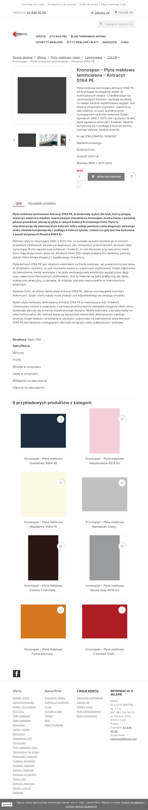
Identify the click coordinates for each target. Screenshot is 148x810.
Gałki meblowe (21, 715)
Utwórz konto (85, 706)
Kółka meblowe (21, 720)
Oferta (41, 36)
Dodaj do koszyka (106, 176)
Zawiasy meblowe (23, 770)
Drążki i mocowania (24, 706)
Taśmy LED (19, 779)
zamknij (7, 804)
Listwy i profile (21, 729)
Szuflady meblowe (23, 765)
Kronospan (19, 724)
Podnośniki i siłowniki (25, 756)
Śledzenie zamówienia (90, 697)
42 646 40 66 (36, 12)
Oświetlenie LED (22, 738)
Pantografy (19, 743)
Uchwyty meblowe (49, 42)
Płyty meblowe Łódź (114, 4)
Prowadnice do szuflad (62, 4)
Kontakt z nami (53, 711)
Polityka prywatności (57, 702)
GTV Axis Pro (58, 36)
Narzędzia (110, 42)
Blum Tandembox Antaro (88, 36)
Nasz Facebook (54, 724)
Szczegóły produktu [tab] (42, 203)
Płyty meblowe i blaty (83, 42)
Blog (47, 720)
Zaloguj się (83, 702)
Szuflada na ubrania (24, 774)
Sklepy (49, 715)
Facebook (16, 673)
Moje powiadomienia (89, 711)
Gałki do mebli (89, 4)
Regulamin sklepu (55, 697)
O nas (125, 42)
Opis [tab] (19, 203)
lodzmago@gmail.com (123, 738)
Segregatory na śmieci (26, 752)
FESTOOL (18, 711)
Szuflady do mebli (33, 4)
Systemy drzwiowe (24, 761)
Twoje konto (88, 691)
